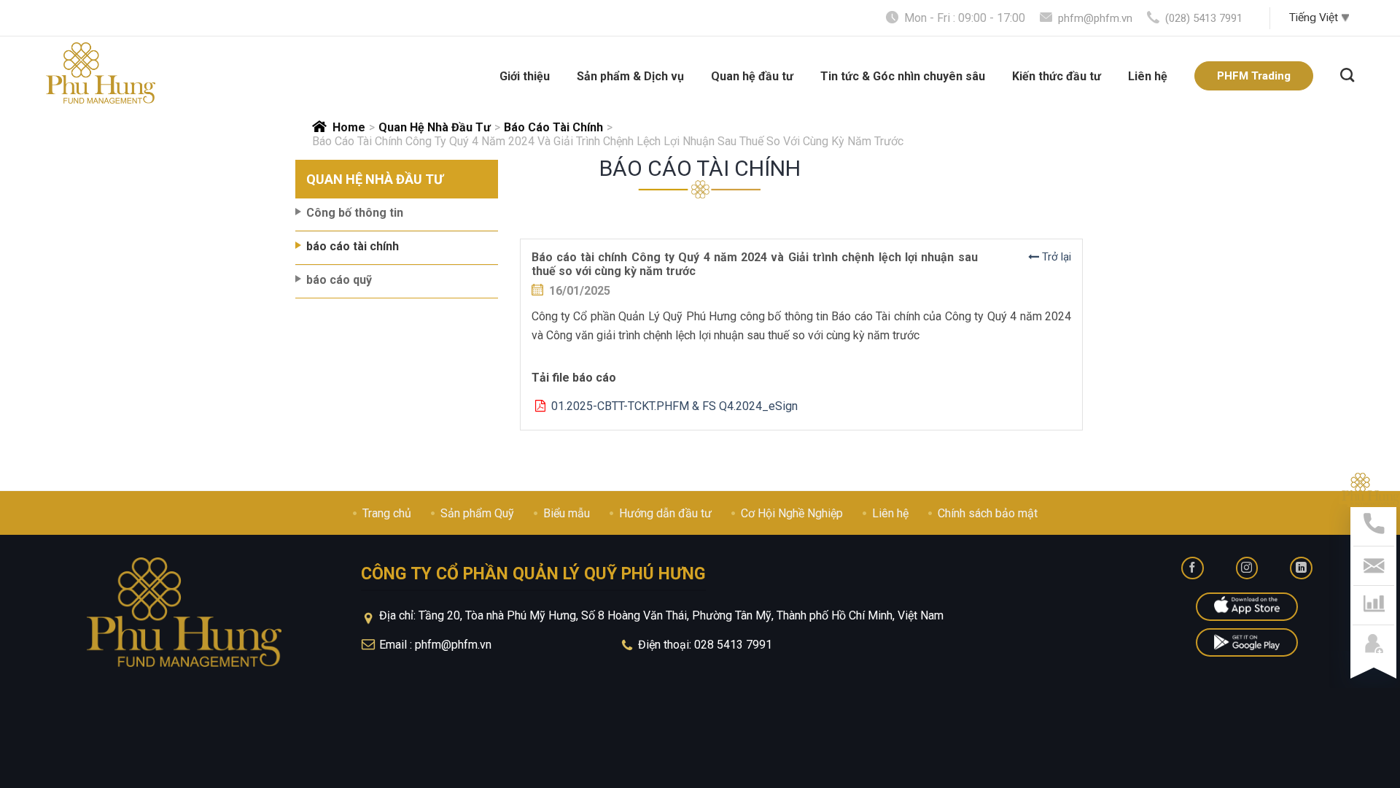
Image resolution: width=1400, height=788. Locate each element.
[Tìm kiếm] (1347, 73)
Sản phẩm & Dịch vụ (630, 76)
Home (348, 127)
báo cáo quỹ (339, 280)
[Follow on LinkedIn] (1301, 568)
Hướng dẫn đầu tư (665, 513)
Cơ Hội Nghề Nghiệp (792, 513)
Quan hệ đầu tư (752, 76)
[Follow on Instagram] (1247, 568)
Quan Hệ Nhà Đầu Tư (434, 127)
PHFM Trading (1254, 75)
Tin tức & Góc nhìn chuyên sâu (902, 76)
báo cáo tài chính (553, 127)
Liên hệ (1147, 76)
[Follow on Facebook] (1192, 568)
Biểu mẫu (566, 513)
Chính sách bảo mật (988, 513)
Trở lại (1055, 256)
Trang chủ (386, 513)
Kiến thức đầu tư (1056, 76)
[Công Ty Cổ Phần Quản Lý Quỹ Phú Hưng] (100, 73)
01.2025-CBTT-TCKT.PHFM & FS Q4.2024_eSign (671, 406)
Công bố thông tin (354, 213)
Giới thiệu (524, 76)
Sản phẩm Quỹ (477, 513)
